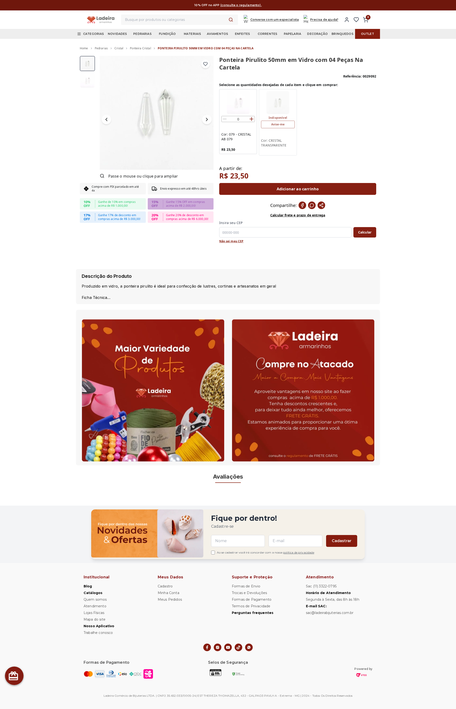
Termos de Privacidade (251, 606)
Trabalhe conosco (98, 633)
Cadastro (165, 586)
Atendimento (95, 606)
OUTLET (367, 34)
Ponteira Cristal (140, 48)
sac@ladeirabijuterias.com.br (329, 613)
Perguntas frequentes (252, 613)
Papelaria (292, 34)
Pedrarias (142, 34)
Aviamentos (217, 34)
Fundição (167, 34)
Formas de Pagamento (251, 599)
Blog (88, 586)
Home (84, 48)
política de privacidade (298, 552)
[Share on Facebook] (302, 205)
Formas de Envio (246, 586)
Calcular (364, 232)
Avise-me (278, 124)
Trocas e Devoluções (249, 593)
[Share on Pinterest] (321, 205)
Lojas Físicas (94, 613)
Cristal (118, 48)
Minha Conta (168, 593)
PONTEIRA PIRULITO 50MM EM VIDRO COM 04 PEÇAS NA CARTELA (206, 48)
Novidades (117, 34)
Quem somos (95, 599)
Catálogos (93, 593)
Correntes (267, 34)
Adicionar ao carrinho (298, 189)
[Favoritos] (356, 20)
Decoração (317, 34)
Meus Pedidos (170, 599)
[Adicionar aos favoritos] (205, 64)
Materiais (192, 34)
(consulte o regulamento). (241, 5)
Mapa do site (94, 619)
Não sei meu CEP (231, 241)
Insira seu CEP (230, 222)
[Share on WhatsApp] (312, 205)
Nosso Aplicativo (99, 626)
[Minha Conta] (347, 20)
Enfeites (242, 34)
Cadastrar (342, 541)
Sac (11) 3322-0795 (321, 586)
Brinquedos (342, 34)
